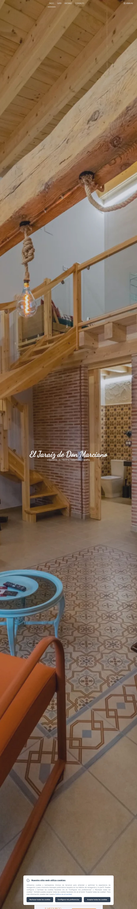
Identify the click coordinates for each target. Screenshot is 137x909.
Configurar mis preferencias (68, 900)
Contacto (79, 3)
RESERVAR (129, 3)
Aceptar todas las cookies (97, 900)
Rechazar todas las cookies (39, 900)
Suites (59, 3)
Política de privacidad (63, 894)
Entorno (68, 3)
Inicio (51, 3)
